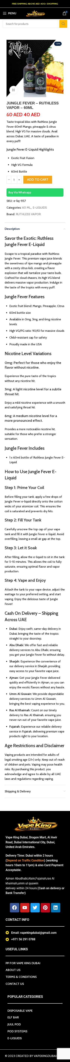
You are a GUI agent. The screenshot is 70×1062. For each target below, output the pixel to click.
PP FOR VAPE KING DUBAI (23, 963)
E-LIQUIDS (40, 207)
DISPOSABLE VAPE (20, 1010)
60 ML (26, 207)
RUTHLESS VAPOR (28, 214)
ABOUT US (13, 970)
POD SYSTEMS (17, 1031)
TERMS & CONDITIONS (21, 977)
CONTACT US (15, 984)
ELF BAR (13, 1017)
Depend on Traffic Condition (25, 860)
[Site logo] (35, 13)
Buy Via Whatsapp (19, 192)
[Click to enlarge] (13, 90)
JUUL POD (14, 1024)
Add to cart (37, 179)
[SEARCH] (63, 24)
